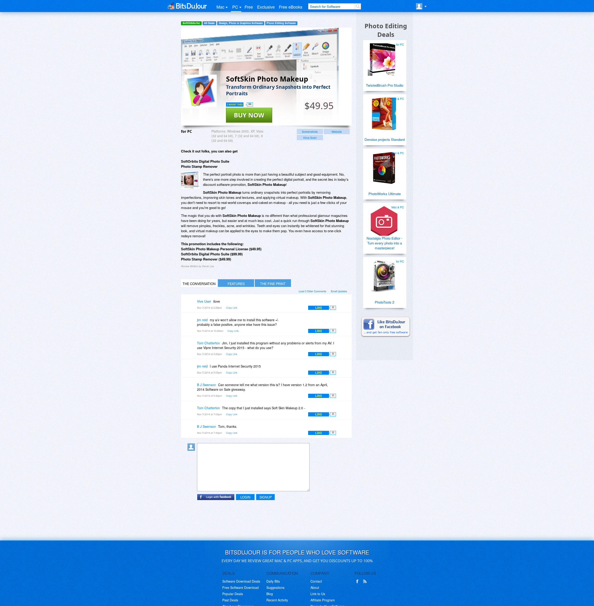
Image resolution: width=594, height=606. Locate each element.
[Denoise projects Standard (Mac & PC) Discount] (384, 112)
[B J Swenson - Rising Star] (192, 388)
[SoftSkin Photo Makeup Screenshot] (190, 180)
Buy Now (249, 115)
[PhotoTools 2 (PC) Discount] (384, 275)
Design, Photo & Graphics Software (241, 23)
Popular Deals (232, 593)
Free (249, 7)
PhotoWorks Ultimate (384, 193)
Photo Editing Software (281, 23)
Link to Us (317, 593)
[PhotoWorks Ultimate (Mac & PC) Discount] (384, 166)
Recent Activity (277, 600)
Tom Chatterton (208, 343)
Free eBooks (290, 7)
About (314, 587)
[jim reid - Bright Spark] (192, 323)
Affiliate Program (322, 600)
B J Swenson (206, 384)
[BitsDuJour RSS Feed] (365, 581)
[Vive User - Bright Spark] (192, 304)
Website (337, 131)
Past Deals (230, 600)
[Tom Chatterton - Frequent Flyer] (192, 346)
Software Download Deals (241, 581)
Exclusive (266, 7)
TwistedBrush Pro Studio (384, 85)
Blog (269, 593)
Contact (316, 581)
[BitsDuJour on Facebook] (358, 581)
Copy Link (231, 307)
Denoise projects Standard (385, 139)
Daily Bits (273, 581)
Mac (220, 7)
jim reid (202, 319)
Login (245, 497)
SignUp (265, 497)
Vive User (204, 301)
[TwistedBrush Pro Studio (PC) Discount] (384, 58)
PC (235, 7)
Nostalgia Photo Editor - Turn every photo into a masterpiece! (384, 243)
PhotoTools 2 (384, 302)
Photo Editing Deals (386, 30)
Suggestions (275, 587)
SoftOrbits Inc (191, 23)
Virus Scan (310, 138)
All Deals (209, 23)
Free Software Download (240, 587)
